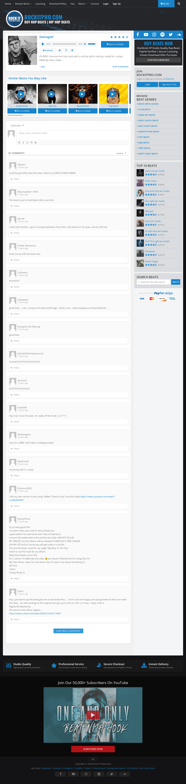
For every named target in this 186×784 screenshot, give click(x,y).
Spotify (78, 768)
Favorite (49, 50)
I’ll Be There (151, 180)
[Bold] (19, 142)
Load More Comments (68, 630)
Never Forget (151, 261)
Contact (95, 3)
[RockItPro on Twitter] (171, 35)
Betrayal (149, 211)
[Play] (42, 44)
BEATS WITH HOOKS (148, 103)
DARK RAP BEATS (147, 115)
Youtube (57, 768)
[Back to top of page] (93, 759)
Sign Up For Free (169, 84)
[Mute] (85, 44)
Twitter (87, 768)
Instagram (68, 768)
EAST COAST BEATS (148, 126)
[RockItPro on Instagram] (154, 35)
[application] (68, 44)
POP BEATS (144, 137)
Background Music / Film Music (122, 768)
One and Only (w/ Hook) (157, 191)
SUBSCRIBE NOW (93, 749)
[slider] (92, 43)
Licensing (40, 3)
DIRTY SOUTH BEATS (149, 120)
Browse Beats (22, 3)
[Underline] (27, 142)
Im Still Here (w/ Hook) (156, 231)
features (170, 78)
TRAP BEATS (144, 148)
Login (106, 3)
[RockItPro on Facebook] (138, 35)
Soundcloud (99, 768)
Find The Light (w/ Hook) (157, 241)
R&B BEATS (144, 142)
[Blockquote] (31, 142)
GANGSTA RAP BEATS (149, 131)
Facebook (45, 768)
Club (43, 66)
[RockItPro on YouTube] (146, 35)
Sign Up (117, 3)
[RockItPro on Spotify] (162, 35)
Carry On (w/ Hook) (154, 170)
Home (8, 3)
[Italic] (23, 142)
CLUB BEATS (145, 109)
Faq (72, 3)
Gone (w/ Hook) (153, 221)
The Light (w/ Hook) (154, 201)
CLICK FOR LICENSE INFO (158, 60)
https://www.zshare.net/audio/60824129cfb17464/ (35, 613)
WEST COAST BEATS (148, 153)
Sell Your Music (147, 768)
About (81, 3)
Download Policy (57, 3)
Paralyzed (150, 251)
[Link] (36, 142)
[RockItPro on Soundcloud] (179, 35)
